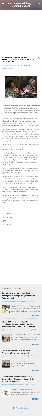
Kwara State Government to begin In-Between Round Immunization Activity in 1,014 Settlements (18, 379)
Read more (36, 315)
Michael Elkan (25, 412)
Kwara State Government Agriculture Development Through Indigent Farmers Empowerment (18, 295)
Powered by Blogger (22, 408)
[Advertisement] (21, 33)
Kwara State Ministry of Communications (21, 4)
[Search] (39, 4)
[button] (39, 58)
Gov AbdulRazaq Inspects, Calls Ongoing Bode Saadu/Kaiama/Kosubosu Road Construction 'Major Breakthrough (18, 324)
